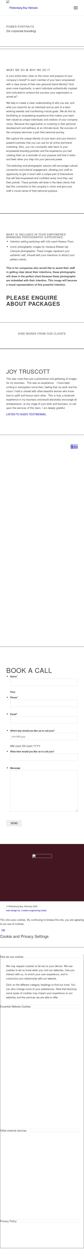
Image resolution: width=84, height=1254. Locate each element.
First (12, 692)
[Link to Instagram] (75, 906)
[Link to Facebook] (69, 906)
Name (14, 676)
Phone (14, 697)
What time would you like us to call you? (32, 751)
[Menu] (76, 7)
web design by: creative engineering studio (26, 910)
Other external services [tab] (13, 1130)
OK (3, 930)
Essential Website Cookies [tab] (15, 1006)
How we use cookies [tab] (11, 956)
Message (15, 768)
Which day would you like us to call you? (32, 730)
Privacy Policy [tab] (8, 1221)
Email (13, 714)
